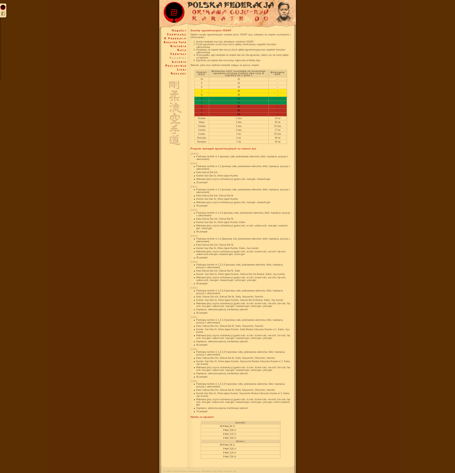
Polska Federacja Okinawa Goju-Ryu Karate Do (227, 14)
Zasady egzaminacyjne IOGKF (211, 30)
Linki (173, 70)
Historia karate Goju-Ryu (173, 46)
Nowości (173, 31)
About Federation (173, 42)
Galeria (173, 62)
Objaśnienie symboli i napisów (173, 111)
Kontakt (173, 74)
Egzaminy (173, 58)
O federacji (173, 38)
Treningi (173, 54)
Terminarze (173, 34)
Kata (173, 50)
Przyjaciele (173, 66)
